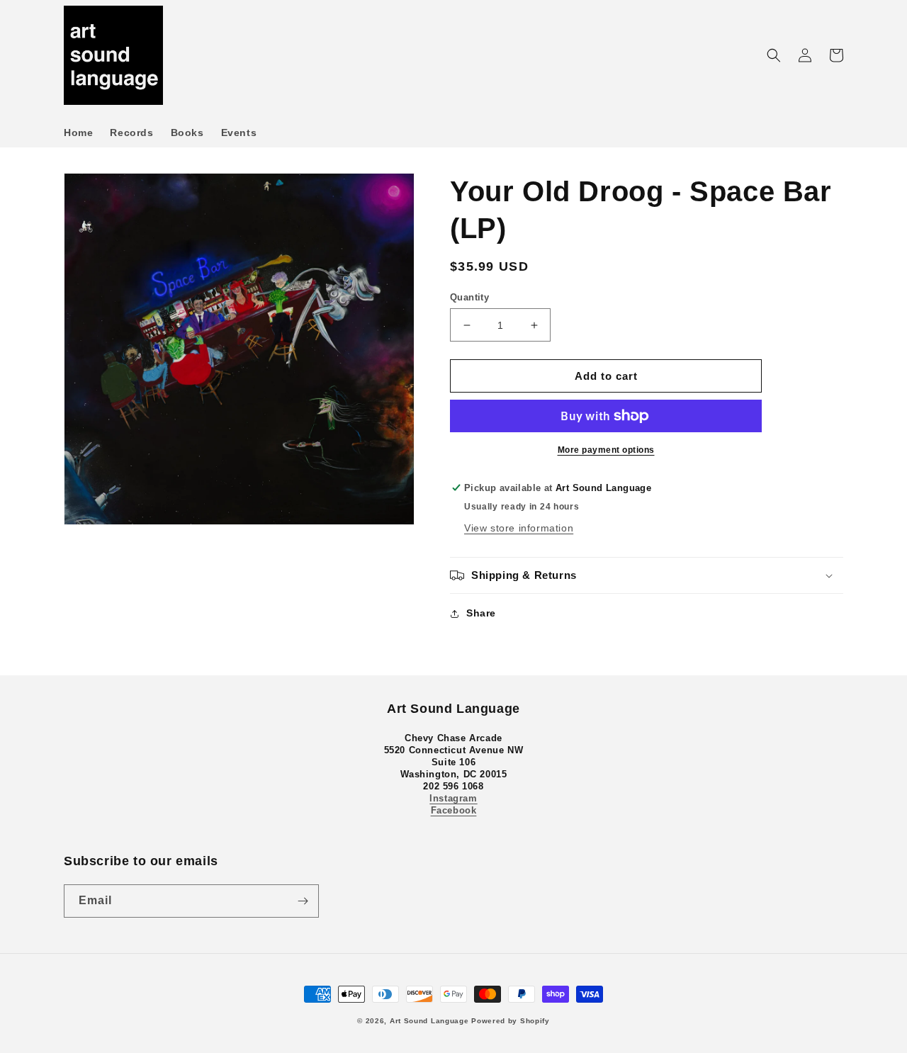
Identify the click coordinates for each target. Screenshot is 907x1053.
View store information (518, 528)
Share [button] (481, 613)
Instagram (453, 798)
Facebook (454, 810)
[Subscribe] (302, 901)
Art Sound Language (429, 1021)
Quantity (469, 297)
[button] (773, 55)
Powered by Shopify (510, 1021)
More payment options (606, 450)
